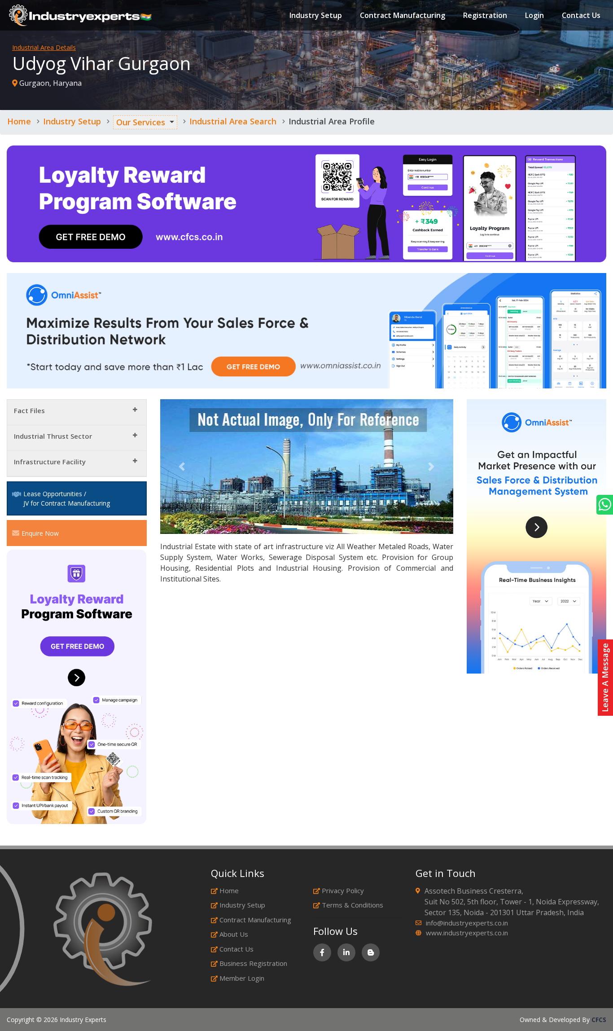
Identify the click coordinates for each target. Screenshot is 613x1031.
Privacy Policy (343, 890)
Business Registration (253, 963)
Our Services (140, 122)
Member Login (241, 978)
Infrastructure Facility (50, 461)
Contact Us (581, 15)
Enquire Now (40, 533)
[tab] (76, 412)
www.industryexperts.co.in (467, 932)
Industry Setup (315, 15)
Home (19, 121)
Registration (485, 15)
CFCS (598, 1019)
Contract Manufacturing (402, 15)
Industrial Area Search (232, 121)
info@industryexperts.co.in (467, 922)
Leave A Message (605, 677)
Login (534, 15)
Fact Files (29, 410)
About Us (233, 934)
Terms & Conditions (352, 904)
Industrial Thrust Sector (53, 436)
